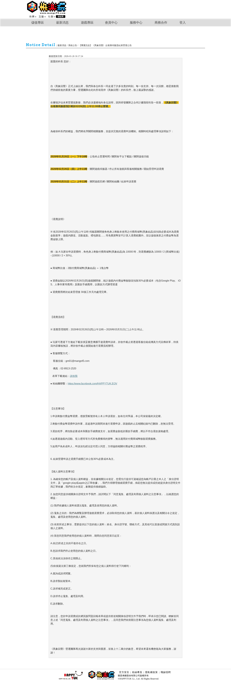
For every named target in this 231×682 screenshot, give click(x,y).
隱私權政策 (151, 672)
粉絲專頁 (137, 672)
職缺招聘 (166, 672)
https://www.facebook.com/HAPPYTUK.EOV (92, 383)
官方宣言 (124, 672)
